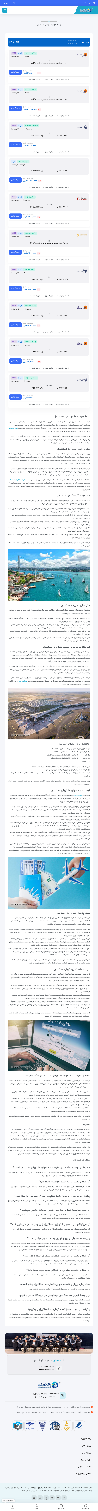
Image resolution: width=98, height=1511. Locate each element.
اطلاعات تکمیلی (84, 1466)
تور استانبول (22, 681)
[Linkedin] (34, 1498)
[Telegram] (52, 1498)
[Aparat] (46, 1498)
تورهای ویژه (86, 1459)
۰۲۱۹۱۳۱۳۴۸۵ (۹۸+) (46, 1366)
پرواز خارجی (86, 1452)
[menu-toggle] (4, 10)
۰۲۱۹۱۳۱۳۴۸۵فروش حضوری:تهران (46, 1393)
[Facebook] (64, 1498)
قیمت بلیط (78, 795)
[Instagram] (40, 1498)
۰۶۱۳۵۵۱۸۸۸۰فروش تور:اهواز (47, 1397)
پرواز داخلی (86, 1445)
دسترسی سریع (84, 1473)
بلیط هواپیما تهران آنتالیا (19, 480)
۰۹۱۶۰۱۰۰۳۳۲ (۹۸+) (46, 1369)
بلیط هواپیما (13, 428)
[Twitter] (58, 1498)
